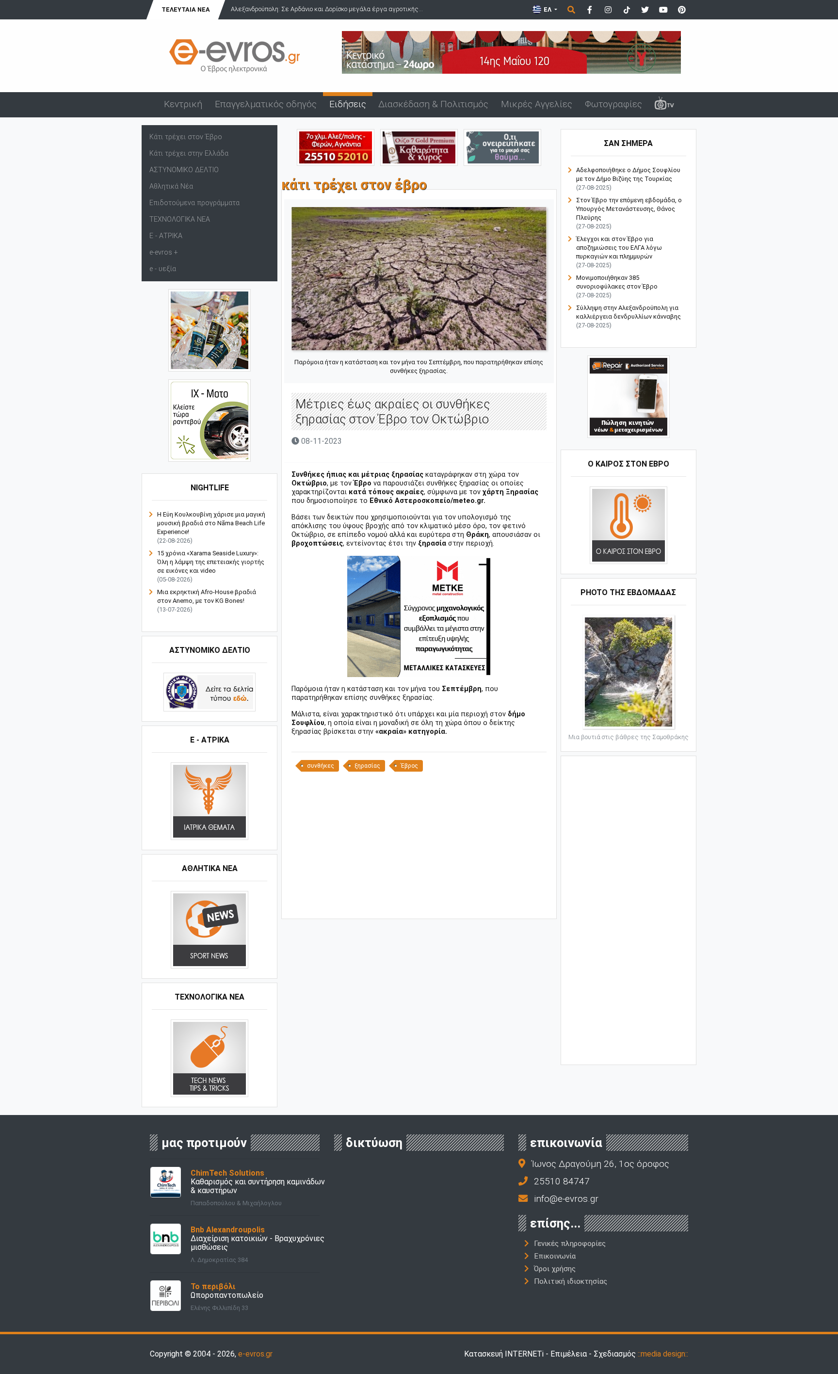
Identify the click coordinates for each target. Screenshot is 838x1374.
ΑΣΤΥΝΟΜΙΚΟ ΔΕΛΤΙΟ (184, 170)
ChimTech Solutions (227, 1173)
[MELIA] (502, 146)
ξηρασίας (367, 765)
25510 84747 (562, 1181)
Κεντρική (183, 104)
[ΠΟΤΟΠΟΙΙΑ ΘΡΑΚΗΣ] (419, 146)
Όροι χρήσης (555, 1268)
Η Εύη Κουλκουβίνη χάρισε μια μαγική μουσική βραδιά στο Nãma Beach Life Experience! (211, 523)
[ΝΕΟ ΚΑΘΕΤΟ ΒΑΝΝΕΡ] (628, 909)
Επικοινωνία (555, 1256)
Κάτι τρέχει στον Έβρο (185, 137)
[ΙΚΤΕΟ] (335, 146)
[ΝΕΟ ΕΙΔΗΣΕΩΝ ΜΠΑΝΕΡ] (419, 902)
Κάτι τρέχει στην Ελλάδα (188, 153)
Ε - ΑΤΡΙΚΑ (165, 236)
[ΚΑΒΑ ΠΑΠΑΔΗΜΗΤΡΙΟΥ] (209, 330)
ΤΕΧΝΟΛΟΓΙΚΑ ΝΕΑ (179, 219)
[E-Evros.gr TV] (664, 104)
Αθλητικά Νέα (171, 186)
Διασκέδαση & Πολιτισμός (433, 104)
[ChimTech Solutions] (165, 1181)
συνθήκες (320, 765)
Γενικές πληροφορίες (570, 1243)
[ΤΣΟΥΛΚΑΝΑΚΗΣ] (418, 616)
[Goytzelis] (511, 51)
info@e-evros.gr (566, 1198)
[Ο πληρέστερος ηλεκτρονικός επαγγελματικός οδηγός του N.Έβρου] (234, 55)
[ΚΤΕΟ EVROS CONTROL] (209, 420)
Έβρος (409, 765)
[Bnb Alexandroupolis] (165, 1238)
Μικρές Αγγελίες (536, 104)
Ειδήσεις (347, 104)
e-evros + (163, 252)
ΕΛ (547, 9)
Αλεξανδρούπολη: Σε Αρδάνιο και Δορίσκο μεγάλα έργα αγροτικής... (327, 9)
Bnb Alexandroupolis (228, 1229)
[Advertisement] (419, 844)
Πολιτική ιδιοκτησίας (570, 1281)
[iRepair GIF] (628, 396)
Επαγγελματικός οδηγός (266, 104)
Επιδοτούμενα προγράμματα (194, 203)
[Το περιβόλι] (165, 1295)
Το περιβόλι (213, 1286)
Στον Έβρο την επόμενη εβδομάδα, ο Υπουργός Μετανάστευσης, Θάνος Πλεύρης (629, 208)
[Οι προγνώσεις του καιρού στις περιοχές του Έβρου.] (628, 525)
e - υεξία (162, 269)
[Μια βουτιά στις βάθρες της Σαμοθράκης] (628, 671)
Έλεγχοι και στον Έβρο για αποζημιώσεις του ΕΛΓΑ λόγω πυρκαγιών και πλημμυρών (619, 247)
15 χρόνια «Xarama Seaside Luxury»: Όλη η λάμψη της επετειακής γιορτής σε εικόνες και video (210, 562)
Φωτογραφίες (613, 104)
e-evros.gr (255, 1353)
